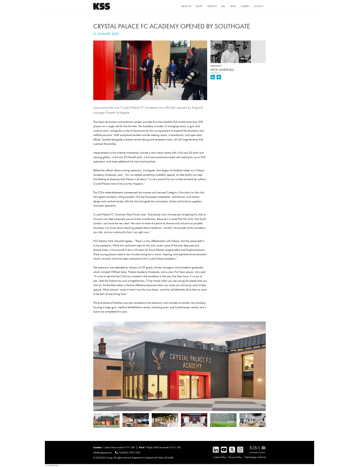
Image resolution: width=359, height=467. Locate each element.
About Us (186, 6)
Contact (258, 6)
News (233, 6)
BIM (223, 6)
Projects (212, 6)
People (199, 6)
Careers (245, 6)
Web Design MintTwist (255, 457)
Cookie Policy (219, 457)
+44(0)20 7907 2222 (129, 452)
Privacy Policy (235, 457)
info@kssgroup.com (102, 452)
